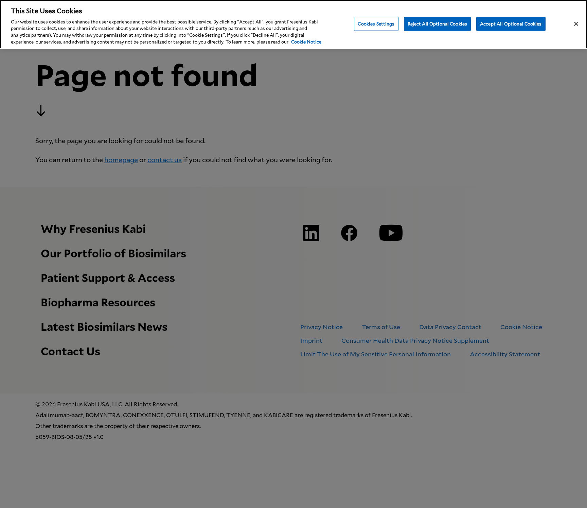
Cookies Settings (376, 23)
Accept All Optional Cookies (511, 23)
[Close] (576, 23)
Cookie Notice (306, 42)
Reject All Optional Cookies (437, 23)
